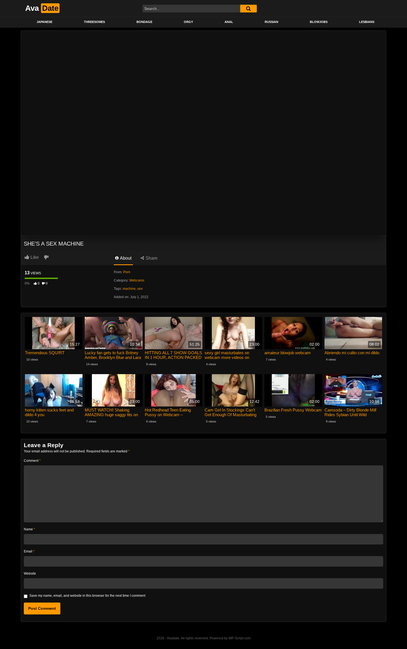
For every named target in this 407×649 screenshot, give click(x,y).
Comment (32, 461)
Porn (126, 272)
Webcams (136, 280)
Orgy (188, 22)
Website (30, 573)
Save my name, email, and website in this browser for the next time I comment (87, 596)
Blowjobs (319, 22)
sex (140, 289)
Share (151, 258)
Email (29, 551)
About (125, 258)
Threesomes (94, 22)
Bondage (144, 22)
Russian (271, 22)
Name (29, 529)
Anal (229, 22)
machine (129, 289)
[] (248, 8)
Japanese (44, 22)
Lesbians (366, 22)
